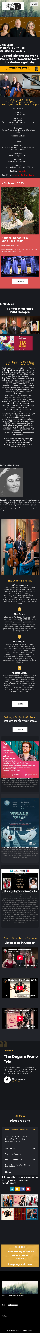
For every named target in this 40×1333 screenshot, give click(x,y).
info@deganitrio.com (20, 1264)
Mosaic (8, 1172)
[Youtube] (22, 14)
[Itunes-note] (12, 1189)
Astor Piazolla (10, 1148)
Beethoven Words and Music (16, 1129)
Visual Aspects (19, 1296)
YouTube (4, 1316)
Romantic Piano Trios (13, 1159)
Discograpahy (20, 1121)
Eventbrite (22, 171)
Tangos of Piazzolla (13, 1154)
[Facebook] (22, 1189)
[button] (20, 281)
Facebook (5, 1313)
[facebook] (18, 14)
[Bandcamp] (17, 1189)
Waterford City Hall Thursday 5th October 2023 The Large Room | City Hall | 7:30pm (20, 102)
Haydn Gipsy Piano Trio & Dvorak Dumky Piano (18, 1166)
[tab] (20, 1129)
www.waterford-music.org (23, 175)
